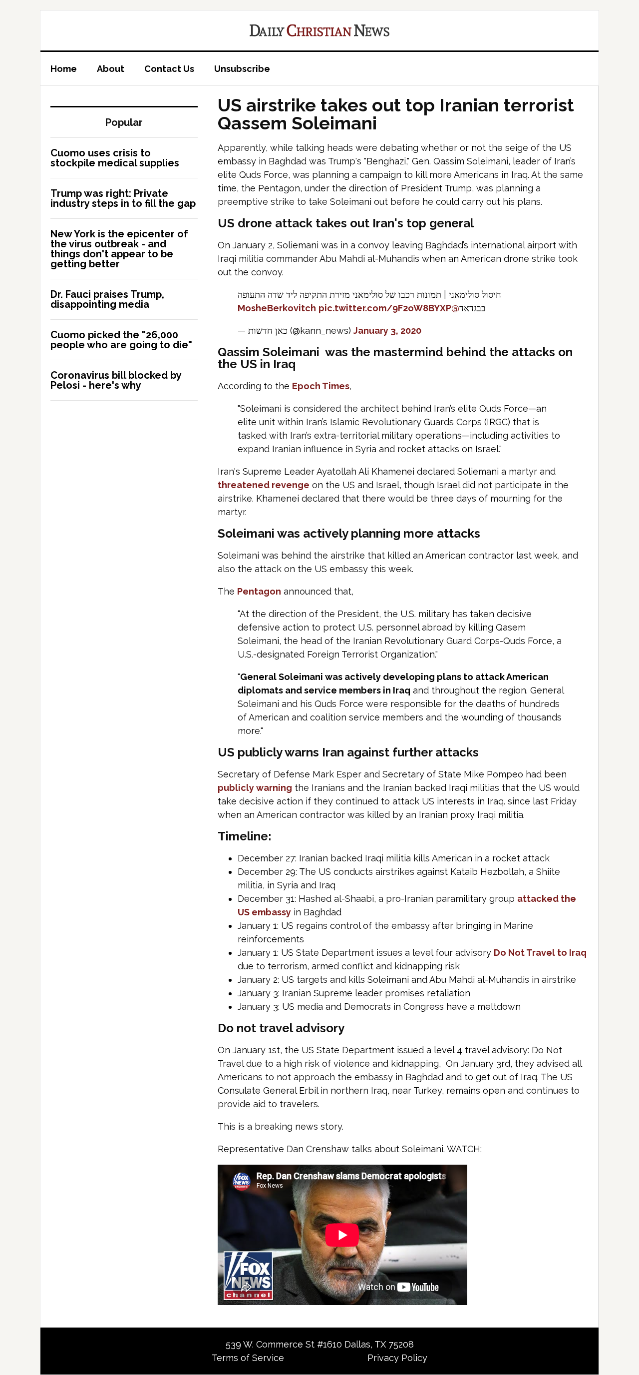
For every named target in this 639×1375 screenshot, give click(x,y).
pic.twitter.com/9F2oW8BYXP (385, 308)
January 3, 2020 (387, 330)
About (110, 68)
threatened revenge (264, 485)
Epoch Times (320, 386)
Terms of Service (248, 1358)
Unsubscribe (242, 68)
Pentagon (259, 591)
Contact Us (169, 68)
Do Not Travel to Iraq (540, 952)
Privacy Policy (397, 1358)
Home (63, 68)
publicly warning (255, 787)
